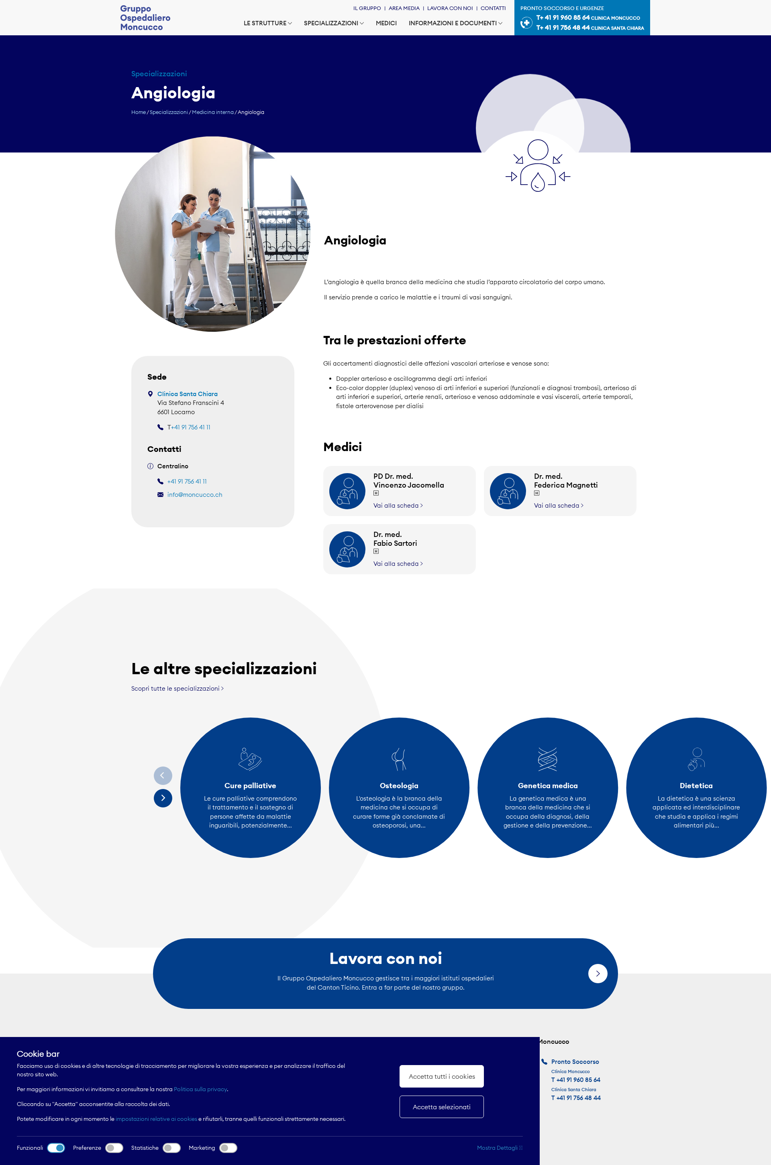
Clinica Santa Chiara (187, 394)
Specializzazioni (331, 23)
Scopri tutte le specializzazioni (176, 688)
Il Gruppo (367, 8)
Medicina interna (213, 112)
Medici (386, 23)
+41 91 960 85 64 (578, 1080)
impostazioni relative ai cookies (156, 1118)
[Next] (163, 798)
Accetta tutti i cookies (442, 1076)
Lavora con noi (450, 8)
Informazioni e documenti (453, 23)
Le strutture (265, 23)
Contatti (493, 8)
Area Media (404, 8)
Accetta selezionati (442, 1107)
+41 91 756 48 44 (579, 1098)
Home (138, 112)
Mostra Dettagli (498, 1147)
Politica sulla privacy (200, 1089)
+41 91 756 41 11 (190, 427)
